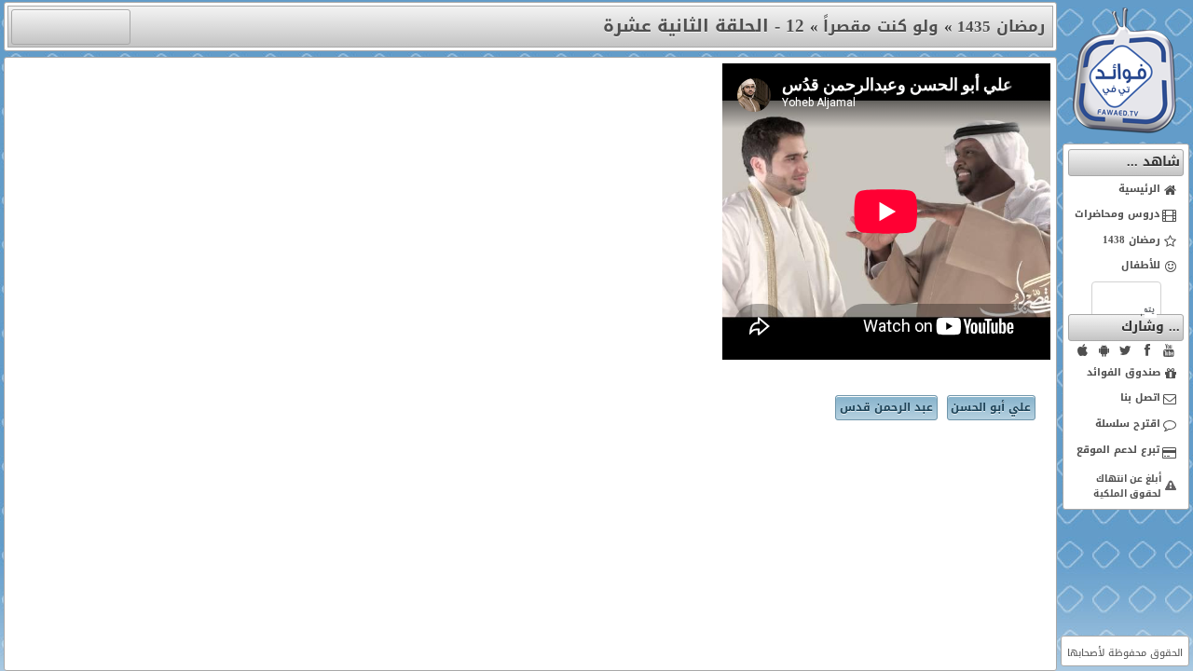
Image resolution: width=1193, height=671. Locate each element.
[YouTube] (1168, 350)
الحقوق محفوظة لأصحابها (1125, 653)
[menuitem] (1126, 190)
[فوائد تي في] (1124, 129)
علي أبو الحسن (991, 407)
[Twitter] (1126, 350)
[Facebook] (1147, 350)
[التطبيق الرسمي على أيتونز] (1083, 350)
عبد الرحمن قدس (886, 407)
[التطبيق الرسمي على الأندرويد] (1104, 350)
